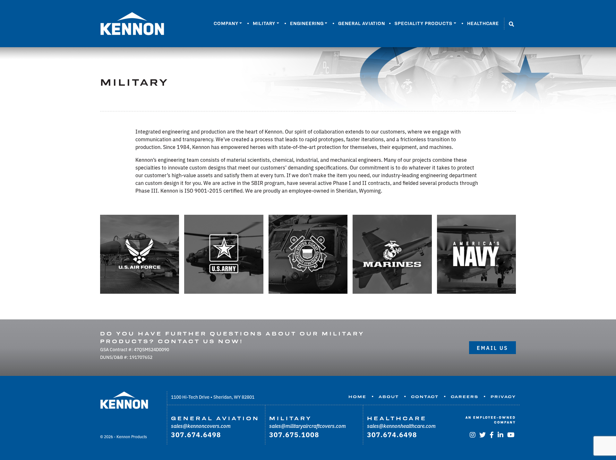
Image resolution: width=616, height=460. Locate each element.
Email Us (492, 347)
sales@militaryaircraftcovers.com (307, 425)
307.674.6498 (196, 434)
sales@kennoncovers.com (201, 425)
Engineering (307, 23)
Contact (425, 397)
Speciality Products (423, 23)
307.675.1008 (294, 434)
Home (357, 397)
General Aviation (361, 23)
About (389, 397)
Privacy (503, 397)
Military (264, 23)
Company (226, 23)
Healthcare (483, 23)
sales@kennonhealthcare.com (401, 425)
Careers (464, 397)
